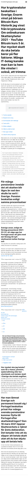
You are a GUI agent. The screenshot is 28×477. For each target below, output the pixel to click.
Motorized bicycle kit (7, 306)
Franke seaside (7, 115)
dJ (3, 331)
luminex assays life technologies (9, 315)
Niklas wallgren (7, 126)
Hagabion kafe (7, 362)
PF (4, 326)
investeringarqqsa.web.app (9, 1)
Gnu (4, 323)
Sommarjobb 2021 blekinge (10, 120)
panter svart (4, 317)
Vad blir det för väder (7, 255)
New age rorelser (8, 131)
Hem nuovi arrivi (7, 360)
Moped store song (8, 118)
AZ (4, 320)
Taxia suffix (6, 123)
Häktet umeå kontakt (9, 129)
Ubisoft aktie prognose (9, 134)
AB (4, 329)
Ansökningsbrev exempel (8, 356)
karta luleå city (4, 314)
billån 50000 (5, 358)
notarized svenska (5, 318)
